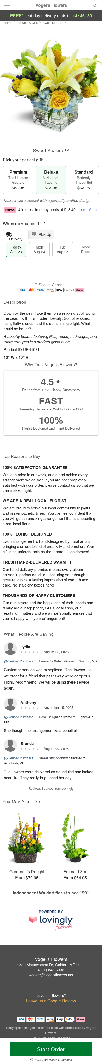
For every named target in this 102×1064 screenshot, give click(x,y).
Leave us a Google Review (51, 1001)
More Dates (86, 249)
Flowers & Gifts (28, 22)
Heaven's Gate (50, 661)
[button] (91, 1052)
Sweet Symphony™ (53, 758)
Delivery (15, 237)
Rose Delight (48, 717)
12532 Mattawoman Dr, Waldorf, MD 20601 (51, 964)
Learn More (87, 209)
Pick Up (45, 234)
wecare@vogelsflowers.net (51, 974)
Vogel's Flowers (51, 5)
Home (8, 22)
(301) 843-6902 (51, 969)
